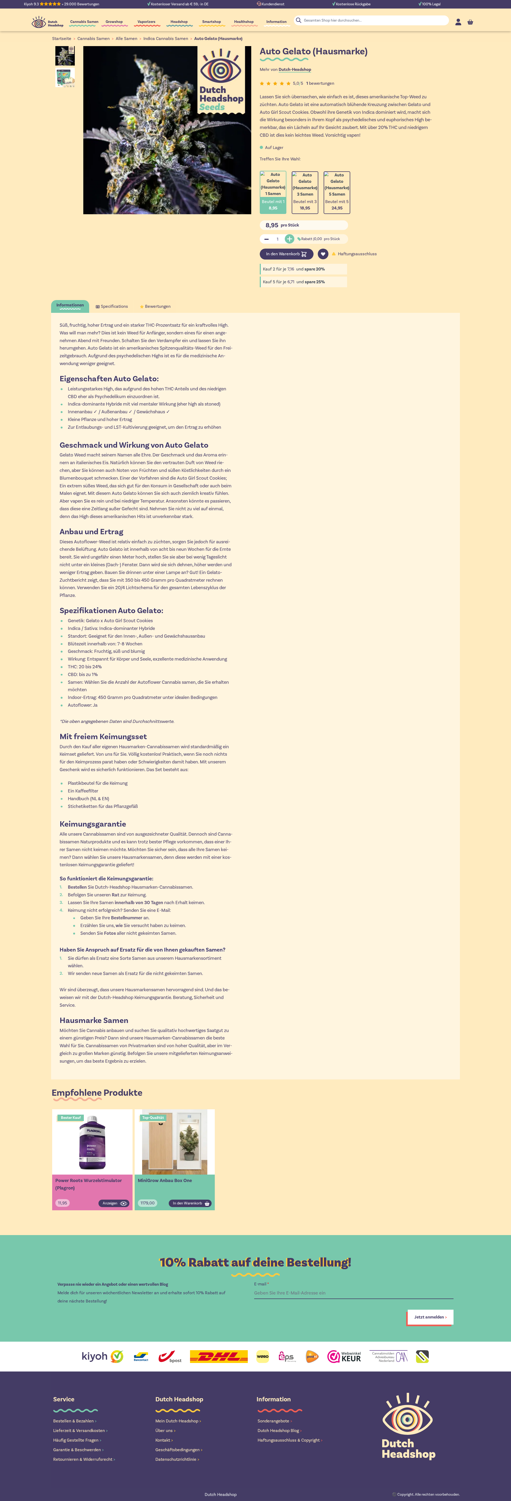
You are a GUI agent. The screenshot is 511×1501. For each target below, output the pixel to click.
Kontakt (164, 1440)
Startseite (61, 38)
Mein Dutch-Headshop (178, 1420)
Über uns (165, 1430)
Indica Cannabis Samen (165, 38)
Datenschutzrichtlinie (177, 1459)
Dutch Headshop (221, 1494)
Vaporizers (146, 21)
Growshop (114, 21)
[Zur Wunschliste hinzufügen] (323, 254)
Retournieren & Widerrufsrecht (84, 1459)
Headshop (179, 21)
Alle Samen (126, 38)
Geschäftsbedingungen (179, 1449)
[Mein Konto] (458, 22)
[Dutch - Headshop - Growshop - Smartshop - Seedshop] (47, 22)
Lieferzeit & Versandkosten (80, 1430)
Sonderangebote (275, 1420)
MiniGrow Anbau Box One (165, 1180)
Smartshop (211, 21)
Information (276, 21)
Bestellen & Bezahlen (75, 1420)
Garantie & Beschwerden (78, 1449)
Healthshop (244, 21)
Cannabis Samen (84, 21)
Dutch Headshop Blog (280, 1430)
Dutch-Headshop (295, 69)
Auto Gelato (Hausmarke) (218, 38)
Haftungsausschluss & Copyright (290, 1440)
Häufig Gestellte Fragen (77, 1440)
